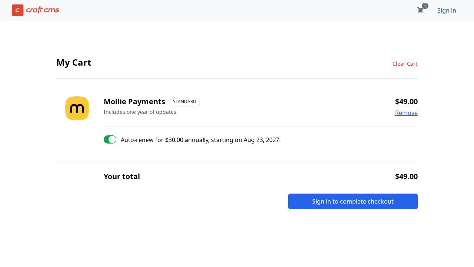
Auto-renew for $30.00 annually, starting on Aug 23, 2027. (201, 140)
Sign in (446, 10)
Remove (406, 113)
